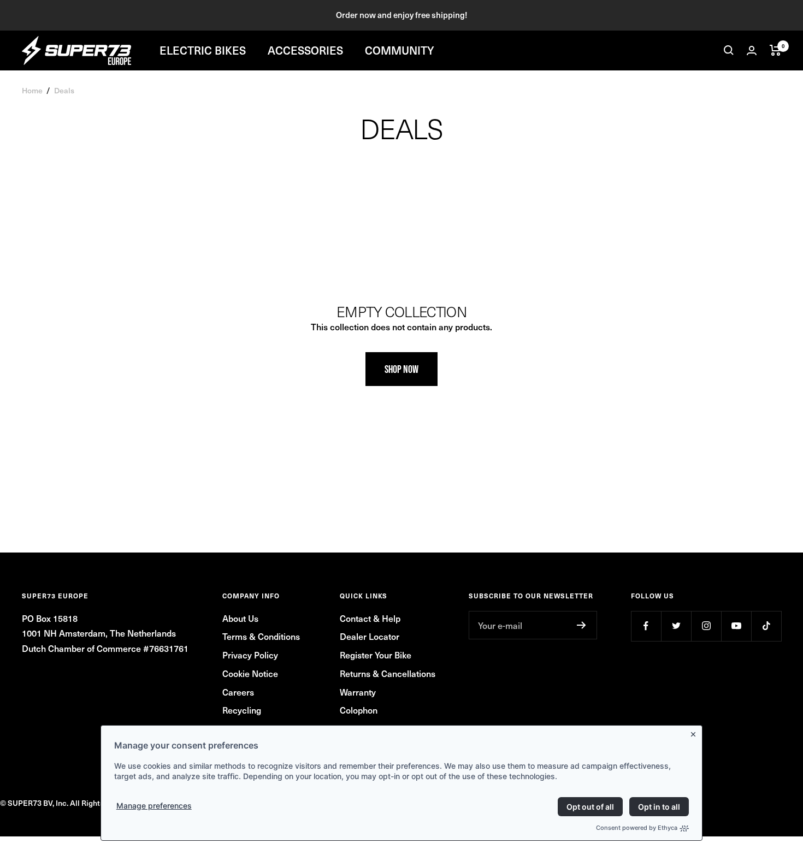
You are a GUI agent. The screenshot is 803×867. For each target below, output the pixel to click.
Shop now (401, 369)
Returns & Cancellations (387, 673)
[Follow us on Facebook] (646, 626)
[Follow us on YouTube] (736, 626)
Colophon (358, 709)
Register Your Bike (375, 654)
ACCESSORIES (305, 50)
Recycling (241, 709)
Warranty (358, 691)
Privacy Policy (250, 654)
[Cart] (775, 50)
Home (32, 90)
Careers (238, 691)
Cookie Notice (250, 673)
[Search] (729, 50)
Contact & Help (370, 618)
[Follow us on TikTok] (766, 626)
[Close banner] (695, 732)
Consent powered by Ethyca (636, 828)
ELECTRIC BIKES (203, 50)
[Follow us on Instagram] (706, 626)
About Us (240, 618)
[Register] (581, 625)
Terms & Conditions (261, 636)
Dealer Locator (369, 636)
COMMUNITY (399, 50)
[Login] (752, 50)
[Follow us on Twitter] (676, 626)
